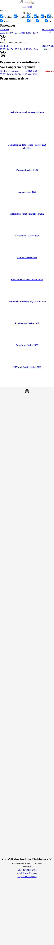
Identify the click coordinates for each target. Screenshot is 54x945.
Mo (31, 17)
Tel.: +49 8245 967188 (27, 870)
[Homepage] (27, 2)
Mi (45, 17)
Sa (40, 21)
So (49, 21)
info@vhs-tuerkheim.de (27, 873)
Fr (31, 21)
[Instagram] (27, 391)
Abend (6, 21)
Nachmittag (22, 17)
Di (38, 17)
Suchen (27, 13)
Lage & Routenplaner (27, 876)
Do (52, 17)
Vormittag (7, 17)
